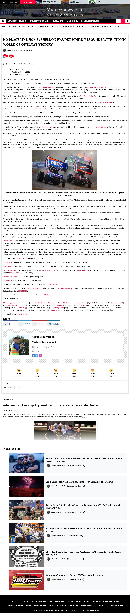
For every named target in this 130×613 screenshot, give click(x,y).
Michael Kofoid (63, 303)
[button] (118, 21)
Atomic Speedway (49, 87)
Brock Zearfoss (81, 305)
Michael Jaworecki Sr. (45, 341)
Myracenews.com (65, 9)
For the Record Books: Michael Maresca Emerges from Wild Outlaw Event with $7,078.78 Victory (83, 506)
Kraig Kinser (59, 308)
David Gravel (47, 127)
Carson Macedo (101, 127)
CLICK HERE (22, 291)
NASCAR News (58, 21)
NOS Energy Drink (87, 96)
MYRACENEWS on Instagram (40, 21)
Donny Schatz (8, 262)
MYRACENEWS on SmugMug (17, 21)
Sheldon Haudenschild (95, 87)
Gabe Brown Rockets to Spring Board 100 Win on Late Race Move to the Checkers (51, 405)
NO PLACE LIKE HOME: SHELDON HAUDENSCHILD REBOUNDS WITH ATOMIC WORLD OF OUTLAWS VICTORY (64, 42)
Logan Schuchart (12, 305)
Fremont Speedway (65, 288)
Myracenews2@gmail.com (45, 347)
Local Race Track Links (90, 21)
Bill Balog (6, 280)
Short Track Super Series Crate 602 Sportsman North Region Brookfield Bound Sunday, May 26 (83, 553)
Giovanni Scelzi (21, 258)
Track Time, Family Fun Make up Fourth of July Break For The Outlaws (79, 482)
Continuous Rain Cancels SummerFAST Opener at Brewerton (74, 575)
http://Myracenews (43, 351)
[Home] (3, 21)
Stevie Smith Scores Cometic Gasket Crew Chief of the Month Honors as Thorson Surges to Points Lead (84, 460)
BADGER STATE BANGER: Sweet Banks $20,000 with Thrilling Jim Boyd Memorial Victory (84, 530)
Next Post (7, 399)
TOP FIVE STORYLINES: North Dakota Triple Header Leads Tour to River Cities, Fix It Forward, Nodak (59, 2)
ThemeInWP (94, 610)
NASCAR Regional (72, 21)
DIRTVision (48, 295)
